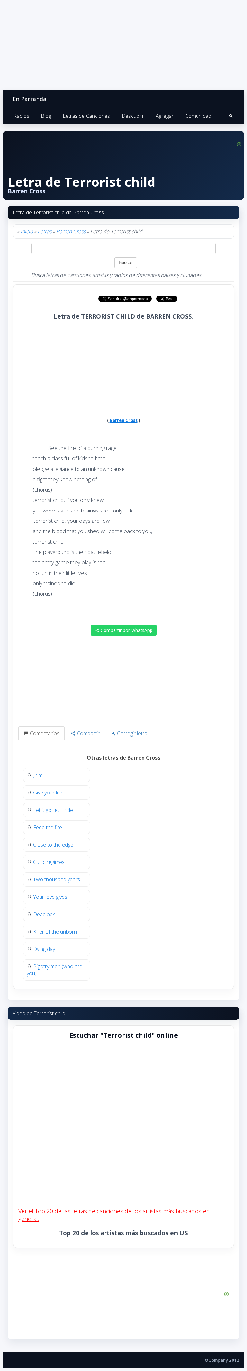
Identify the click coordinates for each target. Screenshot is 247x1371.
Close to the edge (53, 844)
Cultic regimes (49, 862)
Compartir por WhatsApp (125, 630)
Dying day (44, 949)
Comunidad (198, 115)
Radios (21, 115)
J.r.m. (38, 775)
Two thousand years (56, 879)
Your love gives (50, 896)
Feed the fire (47, 827)
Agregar (165, 115)
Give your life (47, 792)
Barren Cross (71, 231)
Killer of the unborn (55, 931)
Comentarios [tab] (44, 733)
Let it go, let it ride (53, 809)
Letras (44, 231)
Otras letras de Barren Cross (123, 757)
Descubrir (133, 115)
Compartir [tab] (88, 733)
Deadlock (44, 914)
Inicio (27, 231)
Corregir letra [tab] (131, 733)
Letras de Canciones (86, 115)
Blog (46, 115)
